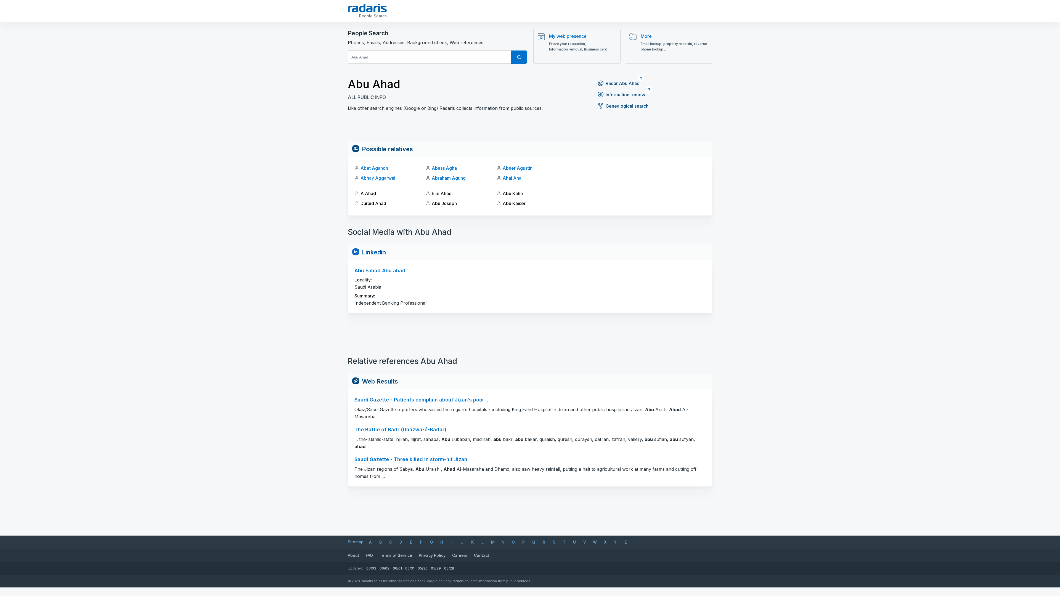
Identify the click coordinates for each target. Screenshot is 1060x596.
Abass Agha (444, 168)
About (353, 555)
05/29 (436, 568)
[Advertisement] (530, 128)
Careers (459, 555)
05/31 (409, 568)
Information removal (627, 94)
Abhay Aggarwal (378, 178)
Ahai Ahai (513, 178)
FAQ (369, 555)
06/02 (384, 568)
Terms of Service (396, 555)
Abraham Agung (449, 178)
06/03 (371, 568)
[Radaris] (367, 8)
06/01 (397, 568)
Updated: (355, 568)
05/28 (449, 568)
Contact (481, 555)
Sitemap (356, 541)
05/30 (423, 568)
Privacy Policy (432, 555)
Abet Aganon (374, 168)
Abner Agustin (517, 168)
